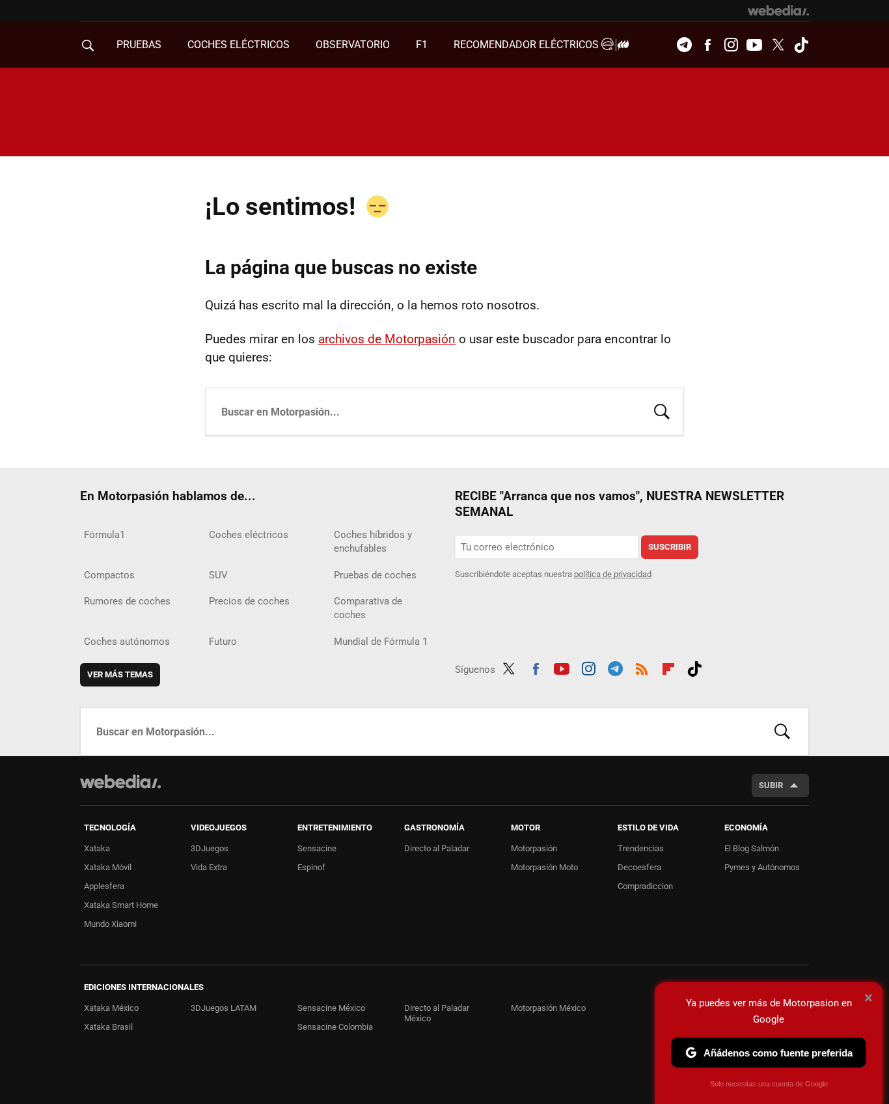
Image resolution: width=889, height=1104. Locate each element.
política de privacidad (612, 574)
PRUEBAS (138, 44)
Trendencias (641, 848)
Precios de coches (249, 601)
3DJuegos (209, 848)
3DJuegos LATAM (223, 1008)
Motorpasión (534, 848)
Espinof (311, 867)
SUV (218, 575)
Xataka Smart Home (121, 905)
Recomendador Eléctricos (527, 44)
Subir (771, 785)
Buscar (662, 410)
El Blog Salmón (751, 848)
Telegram (684, 45)
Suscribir (669, 547)
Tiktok (801, 45)
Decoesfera (639, 867)
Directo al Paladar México (436, 1013)
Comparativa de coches (368, 608)
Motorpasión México (548, 1008)
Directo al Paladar (436, 848)
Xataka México (111, 1008)
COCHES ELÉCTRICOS (238, 44)
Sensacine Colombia (335, 1027)
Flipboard (668, 667)
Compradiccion (645, 886)
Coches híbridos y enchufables (373, 541)
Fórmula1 (104, 535)
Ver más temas (120, 674)
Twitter (778, 45)
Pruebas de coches (375, 575)
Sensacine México (331, 1008)
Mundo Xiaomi (110, 924)
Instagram (731, 45)
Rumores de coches (127, 601)
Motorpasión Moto (544, 867)
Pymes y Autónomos (762, 867)
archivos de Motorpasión (387, 339)
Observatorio (353, 44)
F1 (422, 44)
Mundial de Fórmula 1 (381, 641)
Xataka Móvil (107, 867)
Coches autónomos (127, 641)
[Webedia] (778, 10)
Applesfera (104, 886)
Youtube (754, 45)
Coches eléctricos (248, 535)
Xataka (97, 848)
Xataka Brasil (108, 1027)
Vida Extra (209, 867)
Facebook (707, 45)
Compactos (109, 575)
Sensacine (316, 848)
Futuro (223, 641)
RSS (641, 667)
